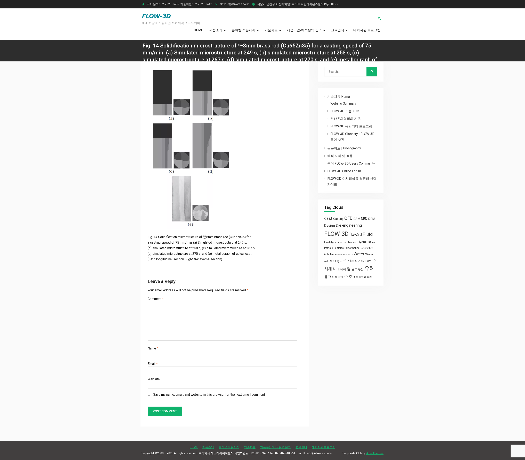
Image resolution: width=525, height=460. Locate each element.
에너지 (341, 269)
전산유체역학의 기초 (345, 119)
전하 (340, 277)
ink (373, 242)
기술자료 (271, 30)
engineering (352, 225)
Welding (334, 261)
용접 (360, 269)
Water (359, 253)
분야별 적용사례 (243, 30)
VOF (350, 254)
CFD (348, 218)
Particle (328, 247)
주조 (348, 276)
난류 (351, 261)
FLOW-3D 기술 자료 (344, 111)
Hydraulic (364, 242)
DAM (356, 219)
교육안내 (337, 30)
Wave (369, 254)
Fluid (368, 234)
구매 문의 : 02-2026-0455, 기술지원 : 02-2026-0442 (179, 4)
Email (153, 364)
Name (153, 348)
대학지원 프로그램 (366, 30)
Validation (342, 254)
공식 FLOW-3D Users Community (351, 163)
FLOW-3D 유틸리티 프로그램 (351, 126)
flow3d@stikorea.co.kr (234, 4)
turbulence (330, 254)
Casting (338, 219)
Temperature (366, 248)
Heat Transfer (349, 242)
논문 (357, 261)
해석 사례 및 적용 (340, 156)
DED (364, 219)
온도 (354, 269)
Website (154, 379)
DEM (371, 219)
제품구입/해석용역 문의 (304, 30)
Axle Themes (374, 453)
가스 (343, 261)
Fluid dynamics (333, 242)
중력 (355, 277)
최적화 (362, 277)
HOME (198, 30)
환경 (369, 277)
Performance (352, 248)
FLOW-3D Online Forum (344, 171)
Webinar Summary (343, 103)
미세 (363, 261)
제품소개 (215, 30)
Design (329, 225)
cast (328, 218)
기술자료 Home (338, 97)
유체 (369, 268)
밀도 (368, 261)
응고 (327, 277)
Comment (156, 299)
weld (326, 261)
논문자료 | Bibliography (344, 148)
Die (338, 225)
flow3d (355, 234)
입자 (334, 277)
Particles (339, 248)
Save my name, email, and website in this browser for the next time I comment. (209, 395)
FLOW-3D (156, 16)
